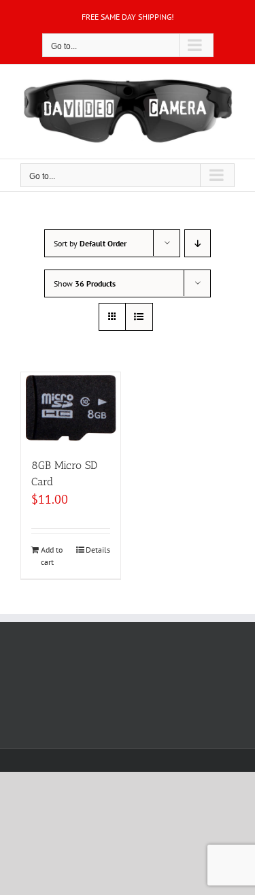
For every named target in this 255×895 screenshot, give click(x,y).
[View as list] (139, 317)
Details (98, 549)
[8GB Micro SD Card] (70, 408)
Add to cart (52, 555)
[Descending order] (197, 243)
